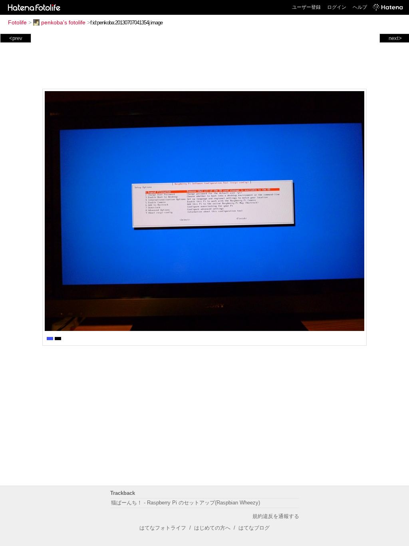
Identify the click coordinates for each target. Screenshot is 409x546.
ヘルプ (360, 7)
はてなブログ (254, 528)
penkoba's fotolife (63, 22)
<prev (15, 38)
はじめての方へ (212, 528)
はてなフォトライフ (162, 528)
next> (395, 38)
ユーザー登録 (306, 7)
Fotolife (17, 22)
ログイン (336, 7)
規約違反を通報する (275, 516)
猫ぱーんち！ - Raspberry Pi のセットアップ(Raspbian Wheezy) (185, 503)
